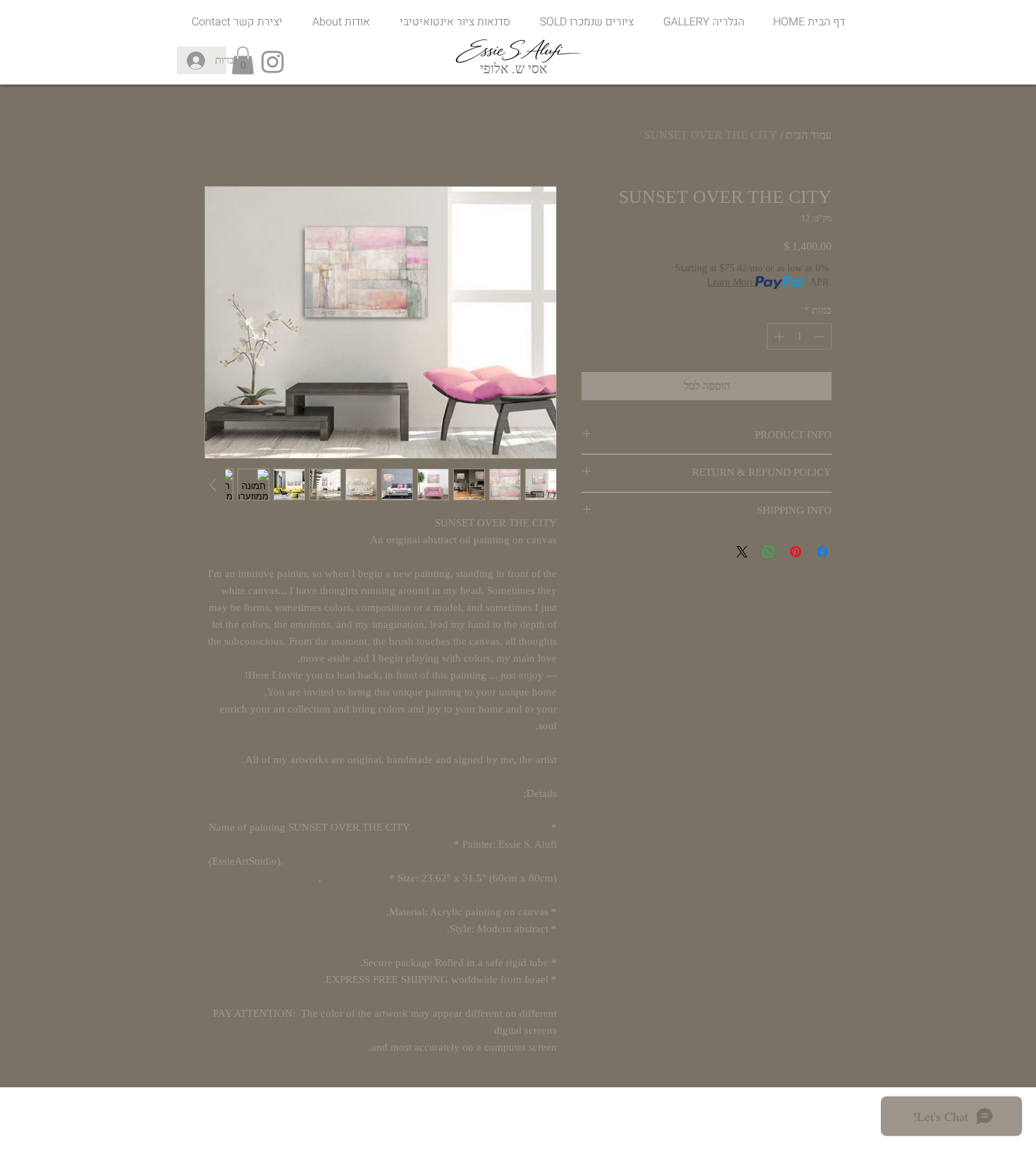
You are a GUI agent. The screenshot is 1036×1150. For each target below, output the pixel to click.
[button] (242, 60)
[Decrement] (821, 336)
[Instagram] (273, 61)
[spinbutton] (799, 336)
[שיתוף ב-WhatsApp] (768, 551)
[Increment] (778, 336)
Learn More (730, 282)
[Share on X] (742, 551)
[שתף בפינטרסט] (795, 551)
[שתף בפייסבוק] (822, 551)
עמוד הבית (809, 135)
